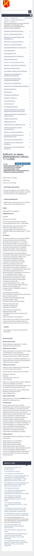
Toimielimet (13, 18)
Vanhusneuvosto (9, 104)
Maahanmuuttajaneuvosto (12, 68)
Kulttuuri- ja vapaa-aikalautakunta (14, 20)
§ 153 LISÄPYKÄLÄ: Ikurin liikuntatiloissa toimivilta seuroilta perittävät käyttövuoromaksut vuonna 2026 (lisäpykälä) (16, 536)
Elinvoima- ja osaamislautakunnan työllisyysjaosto (14, 38)
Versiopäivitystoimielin (11, 107)
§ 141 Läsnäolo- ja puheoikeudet (13, 473)
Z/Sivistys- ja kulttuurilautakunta (13, 132)
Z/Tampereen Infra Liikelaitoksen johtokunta (13, 143)
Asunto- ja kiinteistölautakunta (13, 34)
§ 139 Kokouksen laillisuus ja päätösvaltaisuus (12, 468)
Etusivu (6, 18)
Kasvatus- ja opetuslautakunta (13, 45)
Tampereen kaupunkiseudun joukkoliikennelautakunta (12, 79)
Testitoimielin (8, 92)
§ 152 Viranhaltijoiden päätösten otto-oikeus (15, 530)
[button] (29, 11)
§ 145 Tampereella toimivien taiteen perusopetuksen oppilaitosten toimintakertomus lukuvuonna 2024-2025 (16, 492)
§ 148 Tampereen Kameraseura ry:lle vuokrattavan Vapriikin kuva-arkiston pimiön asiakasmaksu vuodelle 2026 (15, 509)
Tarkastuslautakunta (10, 89)
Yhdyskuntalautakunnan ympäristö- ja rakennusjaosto (15, 115)
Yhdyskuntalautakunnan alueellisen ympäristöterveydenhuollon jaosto (14, 110)
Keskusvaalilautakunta (10, 59)
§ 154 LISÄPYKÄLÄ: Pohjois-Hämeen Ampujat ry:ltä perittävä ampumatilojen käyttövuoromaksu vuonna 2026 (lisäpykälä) (16, 543)
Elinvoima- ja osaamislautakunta (13, 42)
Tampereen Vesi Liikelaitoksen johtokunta (16, 86)
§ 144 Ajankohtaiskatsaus (11, 488)
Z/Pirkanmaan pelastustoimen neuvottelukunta (13, 128)
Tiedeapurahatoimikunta (11, 95)
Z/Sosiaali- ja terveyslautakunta (13, 140)
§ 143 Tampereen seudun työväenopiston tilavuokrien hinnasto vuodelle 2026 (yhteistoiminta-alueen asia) (16, 484)
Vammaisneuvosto (9, 101)
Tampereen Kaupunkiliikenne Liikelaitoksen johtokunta (12, 75)
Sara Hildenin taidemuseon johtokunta (15, 71)
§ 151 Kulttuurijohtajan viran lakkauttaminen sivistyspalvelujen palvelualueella (14, 526)
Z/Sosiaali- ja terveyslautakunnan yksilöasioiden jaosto (14, 136)
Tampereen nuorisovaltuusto (12, 83)
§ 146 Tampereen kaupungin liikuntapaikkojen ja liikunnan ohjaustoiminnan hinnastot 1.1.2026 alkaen (15, 498)
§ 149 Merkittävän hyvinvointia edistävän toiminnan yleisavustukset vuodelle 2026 (16, 514)
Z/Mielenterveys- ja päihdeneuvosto (14, 125)
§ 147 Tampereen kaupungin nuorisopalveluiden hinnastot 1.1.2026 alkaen (15, 504)
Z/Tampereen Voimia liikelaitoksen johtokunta (14, 148)
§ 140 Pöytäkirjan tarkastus (12, 471)
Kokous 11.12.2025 (9, 22)
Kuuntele (27, 18)
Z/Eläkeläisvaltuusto (10, 122)
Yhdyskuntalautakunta (10, 119)
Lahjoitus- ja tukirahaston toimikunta (15, 65)
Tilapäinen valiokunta (10, 98)
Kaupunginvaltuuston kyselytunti (14, 56)
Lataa (17, 163)
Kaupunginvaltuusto (10, 53)
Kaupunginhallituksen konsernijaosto (15, 48)
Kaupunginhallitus (9, 50)
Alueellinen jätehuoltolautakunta (13, 31)
